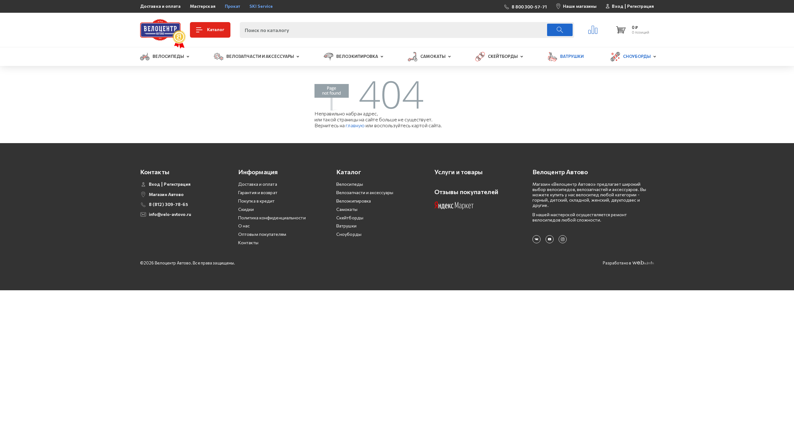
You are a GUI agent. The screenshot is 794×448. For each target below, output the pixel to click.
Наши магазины (580, 6)
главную (355, 125)
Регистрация (640, 6)
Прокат (232, 6)
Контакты (248, 242)
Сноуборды (349, 234)
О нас (244, 225)
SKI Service (261, 6)
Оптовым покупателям (262, 234)
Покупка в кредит (256, 200)
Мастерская (202, 6)
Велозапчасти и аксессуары (365, 192)
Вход (617, 6)
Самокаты (346, 209)
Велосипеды (349, 184)
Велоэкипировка (353, 200)
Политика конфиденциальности (272, 217)
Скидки (246, 209)
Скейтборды (349, 217)
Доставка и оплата (160, 6)
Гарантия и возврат (257, 192)
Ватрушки (346, 225)
